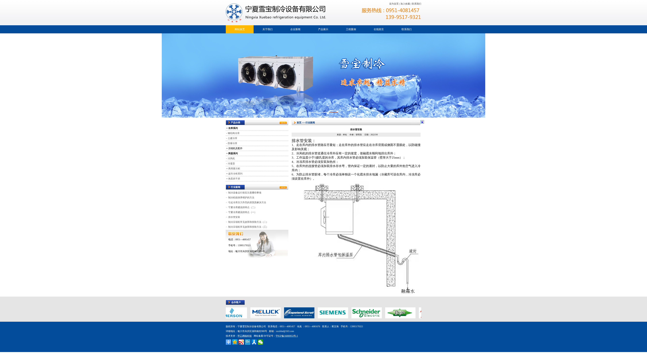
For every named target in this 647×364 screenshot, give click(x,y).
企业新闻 (295, 29)
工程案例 (351, 29)
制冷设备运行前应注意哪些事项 (244, 192)
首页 (299, 122)
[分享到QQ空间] (235, 342)
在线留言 (379, 29)
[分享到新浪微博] (241, 342)
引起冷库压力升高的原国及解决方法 (247, 202)
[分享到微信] (260, 342)
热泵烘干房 (234, 178)
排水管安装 (234, 217)
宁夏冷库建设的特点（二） (242, 207)
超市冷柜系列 (235, 173)
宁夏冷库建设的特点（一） (242, 212)
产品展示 (323, 29)
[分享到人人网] (254, 342)
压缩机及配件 (235, 148)
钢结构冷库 (234, 133)
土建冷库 (232, 138)
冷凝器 (231, 163)
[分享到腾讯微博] (247, 342)
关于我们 (268, 29)
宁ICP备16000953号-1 (287, 336)
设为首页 (394, 4)
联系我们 (416, 4)
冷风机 (231, 158)
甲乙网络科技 (245, 336)
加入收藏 (405, 4)
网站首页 (240, 29)
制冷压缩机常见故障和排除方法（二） (248, 222)
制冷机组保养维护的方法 (241, 197)
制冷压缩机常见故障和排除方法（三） (248, 227)
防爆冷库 (232, 143)
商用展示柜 (234, 168)
